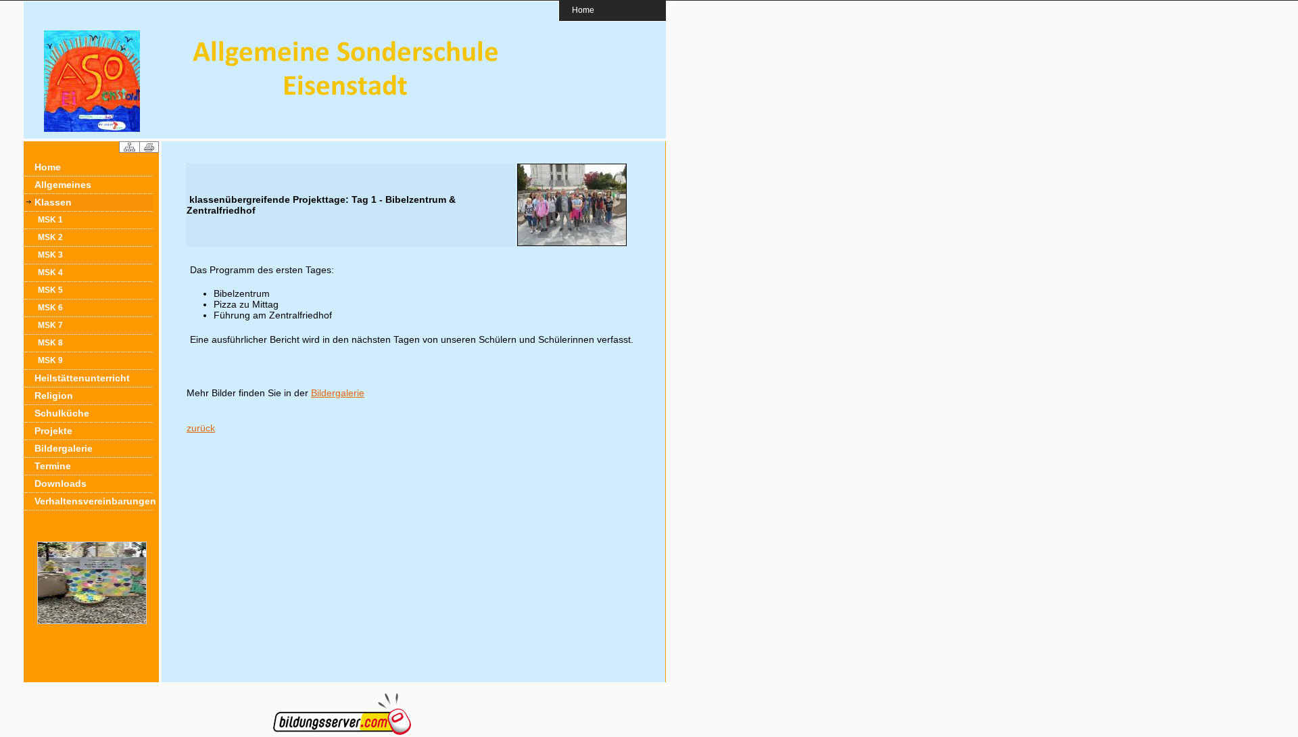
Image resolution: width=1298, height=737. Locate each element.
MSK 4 (50, 272)
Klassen (53, 202)
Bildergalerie (63, 448)
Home (583, 10)
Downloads (60, 483)
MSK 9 (50, 360)
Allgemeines (62, 184)
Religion (53, 395)
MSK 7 (50, 325)
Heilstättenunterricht (82, 378)
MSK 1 (50, 220)
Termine (52, 465)
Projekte (53, 430)
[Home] (92, 128)
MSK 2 (50, 237)
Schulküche (61, 413)
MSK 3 (50, 255)
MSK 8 (50, 343)
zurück (201, 428)
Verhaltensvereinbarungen (93, 501)
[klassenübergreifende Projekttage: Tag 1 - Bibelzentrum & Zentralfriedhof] (572, 243)
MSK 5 (50, 290)
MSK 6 (50, 308)
